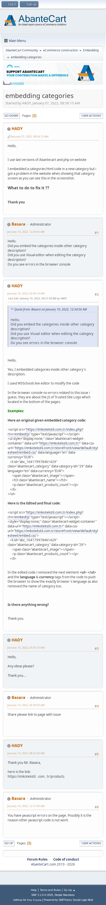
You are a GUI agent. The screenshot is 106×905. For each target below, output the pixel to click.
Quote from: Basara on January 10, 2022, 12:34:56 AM (50, 309)
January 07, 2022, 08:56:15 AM (30, 136)
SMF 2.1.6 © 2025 (42, 894)
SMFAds (17, 900)
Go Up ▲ (69, 890)
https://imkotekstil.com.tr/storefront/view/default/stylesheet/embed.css (53, 450)
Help (34, 890)
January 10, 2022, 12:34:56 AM (26, 231)
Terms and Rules (50, 890)
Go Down (11, 115)
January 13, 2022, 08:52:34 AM (26, 753)
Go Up (8, 843)
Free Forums (34, 900)
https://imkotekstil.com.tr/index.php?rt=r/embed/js (45, 431)
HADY (17, 128)
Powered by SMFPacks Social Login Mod (68, 899)
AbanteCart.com (43, 864)
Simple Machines (64, 894)
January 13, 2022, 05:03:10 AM (26, 647)
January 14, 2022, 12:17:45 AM (26, 806)
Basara (18, 224)
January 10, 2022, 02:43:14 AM (26, 293)
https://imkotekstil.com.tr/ (59, 443)
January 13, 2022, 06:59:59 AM (26, 705)
